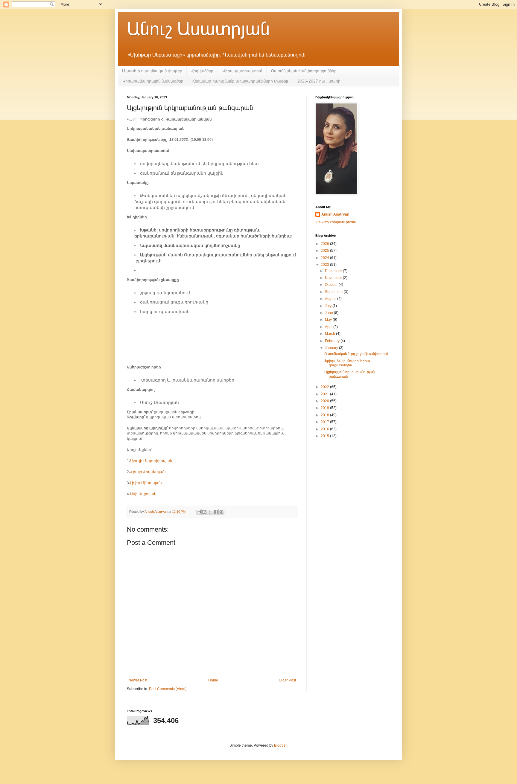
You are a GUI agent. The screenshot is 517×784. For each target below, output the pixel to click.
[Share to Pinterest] (221, 512)
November (334, 278)
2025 (325, 250)
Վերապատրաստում (242, 70)
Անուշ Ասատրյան (198, 29)
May (329, 320)
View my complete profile (335, 222)
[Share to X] (210, 512)
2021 (325, 394)
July (328, 306)
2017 (325, 422)
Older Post (287, 680)
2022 (325, 387)
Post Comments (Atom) (167, 689)
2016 (325, 429)
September (334, 292)
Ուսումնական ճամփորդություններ (304, 70)
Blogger (280, 745)
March (330, 334)
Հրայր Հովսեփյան (148, 472)
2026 (325, 244)
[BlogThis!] (204, 512)
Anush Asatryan (335, 214)
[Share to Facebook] (216, 512)
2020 (325, 401)
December (334, 271)
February (332, 341)
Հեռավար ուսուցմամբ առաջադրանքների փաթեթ (240, 81)
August (331, 299)
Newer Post (137, 680)
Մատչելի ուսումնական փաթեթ (152, 70)
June (329, 313)
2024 (325, 258)
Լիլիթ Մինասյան (146, 483)
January (332, 348)
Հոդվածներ (202, 70)
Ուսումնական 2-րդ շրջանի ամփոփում (356, 354)
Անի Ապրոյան (143, 494)
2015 (325, 436)
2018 (325, 415)
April (329, 327)
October (332, 285)
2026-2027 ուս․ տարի (318, 81)
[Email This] (199, 512)
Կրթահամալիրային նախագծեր (152, 81)
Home (213, 680)
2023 (325, 265)
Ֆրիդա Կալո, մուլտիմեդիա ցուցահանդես (347, 363)
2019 (325, 408)
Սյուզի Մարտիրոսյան (151, 461)
